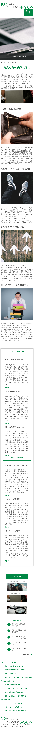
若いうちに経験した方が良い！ (14, 666)
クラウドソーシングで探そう (13, 707)
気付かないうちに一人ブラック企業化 (16, 688)
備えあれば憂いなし (11, 673)
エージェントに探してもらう (13, 703)
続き (6, 388)
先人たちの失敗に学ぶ (7, 681)
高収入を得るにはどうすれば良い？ (19, 643)
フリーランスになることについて (11, 662)
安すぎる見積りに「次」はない (19, 649)
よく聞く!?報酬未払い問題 (12, 685)
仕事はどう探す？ (6, 699)
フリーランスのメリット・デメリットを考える (19, 637)
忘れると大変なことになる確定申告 (19, 631)
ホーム (29, 12)
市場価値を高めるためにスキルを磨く (19, 625)
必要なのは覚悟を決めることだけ (15, 670)
